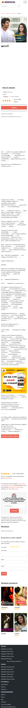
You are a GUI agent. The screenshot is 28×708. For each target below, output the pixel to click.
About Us (3, 686)
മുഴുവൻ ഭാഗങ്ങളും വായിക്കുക (10, 436)
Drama (4, 116)
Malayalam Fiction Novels (7, 669)
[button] (24, 19)
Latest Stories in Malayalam (15, 487)
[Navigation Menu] (25, 2)
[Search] (18, 6)
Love (7, 116)
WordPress (18, 661)
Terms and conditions (6, 704)
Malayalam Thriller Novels (7, 674)
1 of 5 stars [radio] (10, 546)
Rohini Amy (19, 116)
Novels (19, 483)
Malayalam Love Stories (6, 649)
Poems (2, 485)
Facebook (16, 489)
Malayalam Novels (12, 116)
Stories (23, 483)
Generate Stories (8, 478)
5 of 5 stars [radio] (18, 546)
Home (2, 13)
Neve (8, 661)
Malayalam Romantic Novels (8, 667)
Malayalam (13, 13)
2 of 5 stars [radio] (12, 546)
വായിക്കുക (14, 107)
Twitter (9, 489)
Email (2, 566)
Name (3, 559)
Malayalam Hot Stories (6, 658)
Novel (7, 113)
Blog (2, 699)
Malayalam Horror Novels (7, 676)
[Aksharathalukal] (8, 2)
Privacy (3, 697)
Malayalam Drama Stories (7, 651)
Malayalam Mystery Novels (7, 671)
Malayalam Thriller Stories (7, 653)
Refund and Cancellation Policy (8, 706)
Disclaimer (3, 702)
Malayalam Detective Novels (8, 679)
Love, (10, 96)
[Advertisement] (14, 67)
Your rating (4, 547)
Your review (4, 550)
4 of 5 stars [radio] (16, 546)
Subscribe (14, 510)
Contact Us (3, 689)
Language (7, 13)
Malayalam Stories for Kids (7, 656)
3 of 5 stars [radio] (14, 546)
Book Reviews (10, 485)
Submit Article (4, 684)
